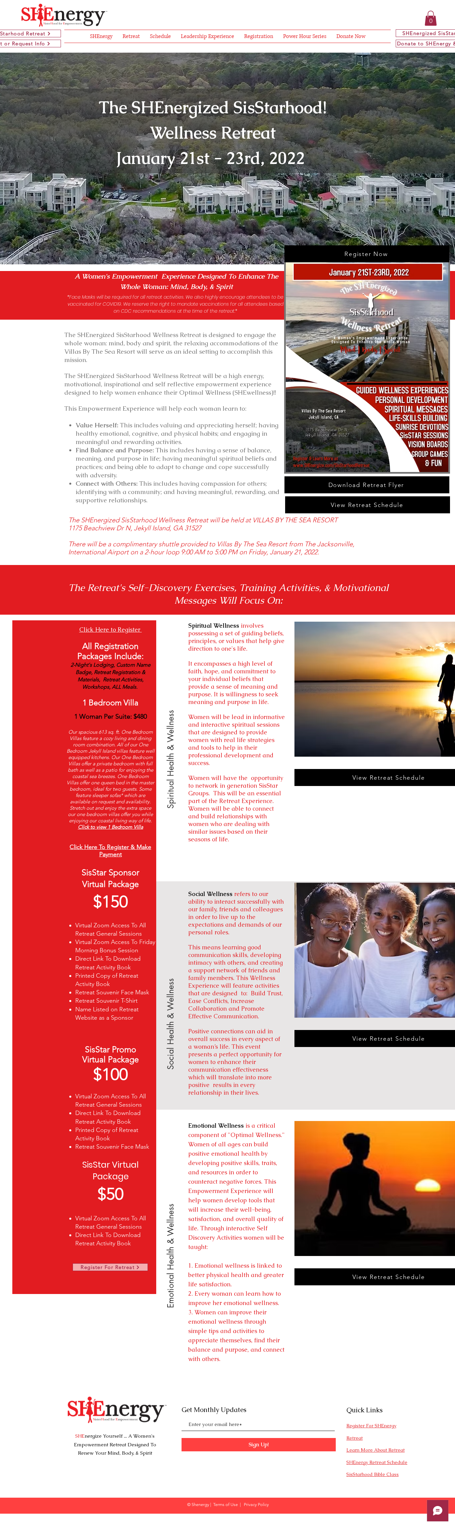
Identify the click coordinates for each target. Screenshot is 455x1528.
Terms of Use (225, 1504)
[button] (430, 18)
